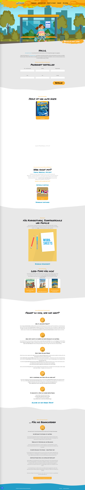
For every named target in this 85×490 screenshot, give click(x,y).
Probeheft (33, 3)
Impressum (60, 488)
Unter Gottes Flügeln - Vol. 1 (30, 291)
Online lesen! (42, 118)
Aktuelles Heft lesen (71, 41)
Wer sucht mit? (42, 3)
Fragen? (59, 3)
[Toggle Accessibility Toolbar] (2, 488)
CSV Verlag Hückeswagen (50, 52)
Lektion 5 (42, 198)
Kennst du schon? (51, 3)
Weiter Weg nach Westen (42, 291)
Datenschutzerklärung (66, 488)
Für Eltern (65, 3)
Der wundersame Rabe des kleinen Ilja (55, 291)
